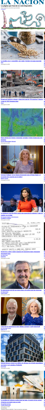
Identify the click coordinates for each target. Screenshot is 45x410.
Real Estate (3, 366)
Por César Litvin (4, 255)
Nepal (2, 103)
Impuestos (3, 256)
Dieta (2, 62)
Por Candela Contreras (6, 403)
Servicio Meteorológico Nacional (8, 141)
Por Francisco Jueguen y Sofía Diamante (9, 217)
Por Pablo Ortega (4, 292)
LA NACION (3, 9)
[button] (22, 46)
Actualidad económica (6, 218)
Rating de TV (4, 329)
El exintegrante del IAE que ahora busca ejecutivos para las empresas (21, 290)
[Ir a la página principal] (22, 4)
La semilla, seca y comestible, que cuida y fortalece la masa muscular (21, 61)
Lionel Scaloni (4, 293)
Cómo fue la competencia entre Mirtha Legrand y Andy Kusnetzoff (20, 326)
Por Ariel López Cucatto (6, 328)
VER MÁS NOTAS (4, 408)
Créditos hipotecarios (6, 405)
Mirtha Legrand (4, 178)
